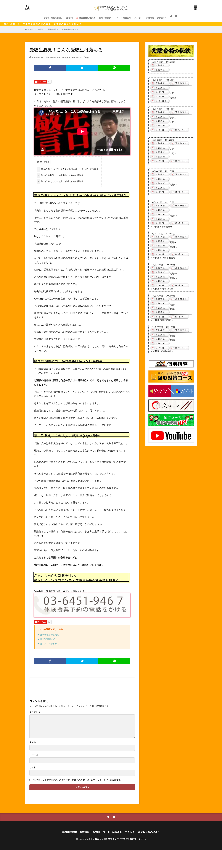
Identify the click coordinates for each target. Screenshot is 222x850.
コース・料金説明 (122, 17)
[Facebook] (50, 68)
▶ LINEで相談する (46, 639)
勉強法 (40, 29)
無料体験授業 (105, 17)
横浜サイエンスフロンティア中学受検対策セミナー (120, 839)
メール (33, 755)
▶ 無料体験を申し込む (48, 634)
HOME (30, 29)
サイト (32, 767)
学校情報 (150, 17)
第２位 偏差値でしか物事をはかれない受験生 (61, 175)
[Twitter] (82, 68)
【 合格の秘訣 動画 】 (53, 17)
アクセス (138, 17)
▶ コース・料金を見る (48, 643)
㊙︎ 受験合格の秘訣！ (149, 832)
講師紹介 (161, 17)
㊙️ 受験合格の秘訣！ (86, 17)
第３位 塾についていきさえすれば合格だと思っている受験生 (68, 169)
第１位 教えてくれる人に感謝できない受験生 (61, 181)
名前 (32, 742)
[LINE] (114, 68)
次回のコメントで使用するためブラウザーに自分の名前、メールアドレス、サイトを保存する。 (77, 780)
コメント (34, 712)
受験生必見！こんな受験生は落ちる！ (63, 29)
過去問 (69, 17)
